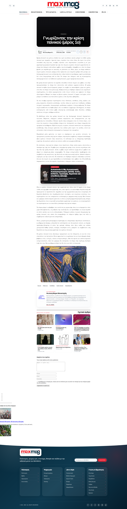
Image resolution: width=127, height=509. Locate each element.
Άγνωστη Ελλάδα (93, 487)
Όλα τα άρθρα (50, 304)
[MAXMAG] (63, 5)
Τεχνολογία (91, 475)
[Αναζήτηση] (10, 5)
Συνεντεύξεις (25, 481)
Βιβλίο (23, 475)
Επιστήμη (91, 473)
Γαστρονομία (69, 473)
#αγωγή (39, 285)
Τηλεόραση (47, 478)
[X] (106, 5)
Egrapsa (91, 492)
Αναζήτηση (102, 460)
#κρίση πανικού (60, 285)
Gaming (46, 481)
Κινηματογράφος (48, 473)
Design (68, 481)
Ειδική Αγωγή (92, 481)
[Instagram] (110, 5)
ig (98, 505)
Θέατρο (46, 475)
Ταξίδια (90, 484)
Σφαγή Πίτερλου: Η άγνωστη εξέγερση (12, 421)
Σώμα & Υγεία (69, 478)
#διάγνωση (45, 285)
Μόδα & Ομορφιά (70, 475)
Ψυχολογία (69, 484)
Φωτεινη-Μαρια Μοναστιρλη (56, 293)
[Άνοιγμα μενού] (13, 5)
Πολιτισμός (24, 473)
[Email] (117, 5)
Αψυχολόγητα (69, 487)
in (84, 51)
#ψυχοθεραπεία (68, 285)
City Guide (91, 490)
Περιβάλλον (92, 478)
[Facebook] (103, 5)
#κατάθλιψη (52, 285)
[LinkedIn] (113, 5)
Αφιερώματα (25, 478)
